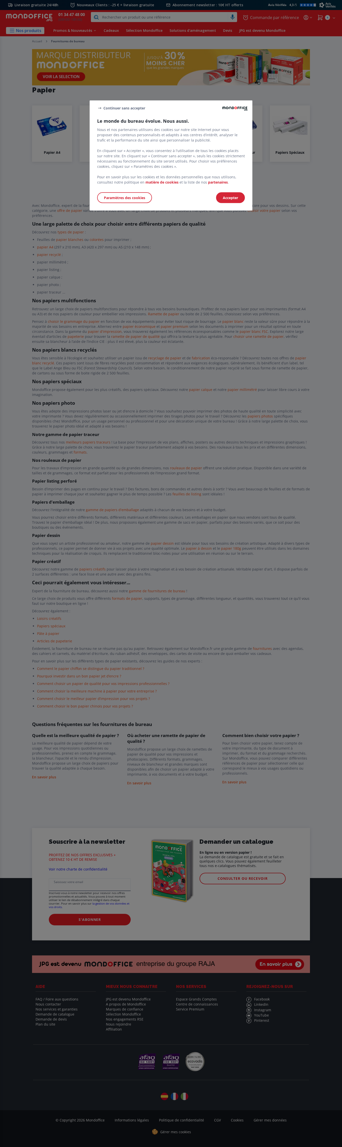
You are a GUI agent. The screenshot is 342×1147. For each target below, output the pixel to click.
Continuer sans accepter (124, 107)
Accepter (230, 197)
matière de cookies (162, 182)
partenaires (218, 182)
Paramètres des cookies (124, 197)
